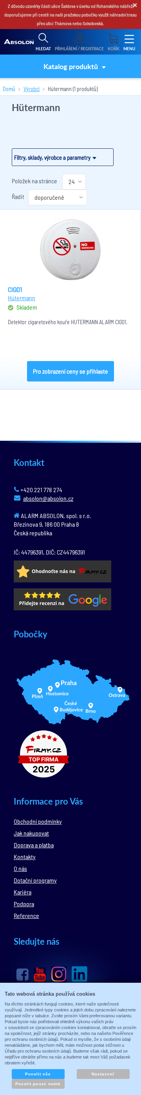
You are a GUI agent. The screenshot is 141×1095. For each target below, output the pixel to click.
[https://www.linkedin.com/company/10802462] (79, 974)
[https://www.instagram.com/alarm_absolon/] (59, 974)
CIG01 (15, 289)
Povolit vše (38, 1074)
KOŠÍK (113, 48)
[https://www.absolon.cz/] (19, 42)
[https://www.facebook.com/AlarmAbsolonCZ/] (22, 974)
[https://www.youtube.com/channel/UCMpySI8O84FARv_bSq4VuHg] (40, 974)
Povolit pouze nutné (38, 1084)
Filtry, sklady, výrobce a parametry (52, 157)
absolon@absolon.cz (48, 498)
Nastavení (103, 1074)
